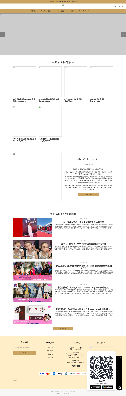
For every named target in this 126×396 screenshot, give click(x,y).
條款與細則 (50, 351)
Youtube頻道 (60, 11)
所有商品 (33, 11)
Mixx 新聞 (71, 11)
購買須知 (50, 347)
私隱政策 (50, 354)
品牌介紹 (50, 357)
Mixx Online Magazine (86, 11)
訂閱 (24, 353)
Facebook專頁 (46, 11)
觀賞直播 (89, 194)
